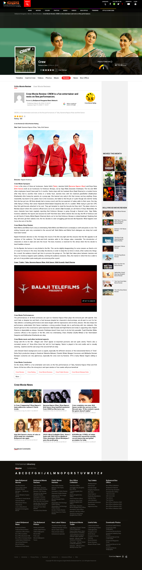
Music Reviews (92, 542)
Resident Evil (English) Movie (22, 509)
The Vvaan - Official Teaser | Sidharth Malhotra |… (77, 542)
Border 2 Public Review (58, 510)
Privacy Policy (35, 557)
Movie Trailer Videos (58, 530)
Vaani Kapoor (92, 494)
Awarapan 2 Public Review (59, 491)
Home (16, 557)
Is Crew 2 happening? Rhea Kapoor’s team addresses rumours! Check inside (27, 407)
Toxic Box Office (74, 485)
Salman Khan (92, 498)
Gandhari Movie (20, 485)
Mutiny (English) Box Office (76, 495)
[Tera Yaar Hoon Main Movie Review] (108, 284)
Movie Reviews (37, 14)
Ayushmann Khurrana (94, 502)
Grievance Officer (67, 557)
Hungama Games (93, 536)
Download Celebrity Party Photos (113, 534)
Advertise (24, 557)
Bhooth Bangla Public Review (58, 499)
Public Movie (56, 481)
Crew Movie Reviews (45, 372)
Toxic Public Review (57, 485)
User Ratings (62, 70)
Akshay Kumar (92, 483)
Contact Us (54, 557)
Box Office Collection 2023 (114, 502)
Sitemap (90, 538)
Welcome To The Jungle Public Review (59, 496)
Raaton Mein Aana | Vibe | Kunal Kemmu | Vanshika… (77, 532)
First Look (36, 536)
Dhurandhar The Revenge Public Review (59, 503)
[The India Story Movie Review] (108, 292)
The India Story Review (40, 510)
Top (92, 480)
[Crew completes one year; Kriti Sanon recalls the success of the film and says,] (85, 397)
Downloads (113, 522)
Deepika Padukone (93, 490)
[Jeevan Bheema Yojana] (120, 164)
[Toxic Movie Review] (108, 214)
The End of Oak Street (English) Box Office (76, 514)
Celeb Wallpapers (38, 531)
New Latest (59, 522)
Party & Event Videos (58, 532)
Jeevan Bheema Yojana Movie (22, 495)
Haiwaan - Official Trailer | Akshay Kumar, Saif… (77, 546)
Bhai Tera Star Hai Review (40, 501)
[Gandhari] (109, 164)
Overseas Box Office (112, 492)
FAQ (76, 557)
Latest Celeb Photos (39, 529)
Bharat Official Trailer (94, 544)
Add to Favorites (33, 49)
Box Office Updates (21, 534)
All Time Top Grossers (112, 489)
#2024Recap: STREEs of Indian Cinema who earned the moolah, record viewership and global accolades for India (84, 437)
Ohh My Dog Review (39, 499)
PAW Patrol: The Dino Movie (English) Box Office (78, 506)
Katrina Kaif (91, 485)
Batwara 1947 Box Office (77, 511)
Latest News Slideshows (22, 540)
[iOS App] (126, 556)
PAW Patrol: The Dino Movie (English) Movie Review (120, 221)
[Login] (135, 4)
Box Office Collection (112, 485)
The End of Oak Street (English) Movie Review (118, 239)
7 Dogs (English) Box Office (76, 492)
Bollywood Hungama (20, 14)
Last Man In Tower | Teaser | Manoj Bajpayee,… (77, 528)
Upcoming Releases (21, 542)
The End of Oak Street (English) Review (39, 494)
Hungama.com (92, 532)
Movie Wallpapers (38, 538)
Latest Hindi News (93, 525)
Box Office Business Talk (22, 536)
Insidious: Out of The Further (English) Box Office (76, 502)
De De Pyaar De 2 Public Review (59, 512)
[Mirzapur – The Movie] (120, 178)
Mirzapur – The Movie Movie (21, 492)
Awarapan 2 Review (39, 497)
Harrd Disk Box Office (76, 498)
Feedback (45, 557)
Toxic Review (37, 485)
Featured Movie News (21, 529)
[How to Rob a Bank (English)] (109, 178)
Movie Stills (36, 534)
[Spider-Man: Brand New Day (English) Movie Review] (108, 275)
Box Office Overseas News (23, 538)
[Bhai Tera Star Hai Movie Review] (108, 266)
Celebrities (31, 468)
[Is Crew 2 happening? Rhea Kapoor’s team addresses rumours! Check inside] (27, 397)
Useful (92, 522)
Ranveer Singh (92, 488)
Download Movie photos (113, 531)
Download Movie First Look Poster (112, 537)
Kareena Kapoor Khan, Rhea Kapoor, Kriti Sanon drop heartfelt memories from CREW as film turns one (56, 407)
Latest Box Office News (22, 531)
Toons (35, 540)
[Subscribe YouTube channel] (122, 4)
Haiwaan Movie (20, 500)
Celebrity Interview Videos (59, 527)
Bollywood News (20, 527)
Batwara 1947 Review (39, 491)
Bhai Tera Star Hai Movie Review (119, 264)
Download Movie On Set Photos (113, 545)
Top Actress (109, 500)
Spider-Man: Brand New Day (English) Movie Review (119, 274)
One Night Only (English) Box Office (77, 488)
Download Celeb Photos (113, 525)
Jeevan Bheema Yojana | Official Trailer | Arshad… (77, 535)
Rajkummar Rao (92, 506)
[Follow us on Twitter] (118, 4)
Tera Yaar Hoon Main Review (39, 507)
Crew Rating (32, 372)
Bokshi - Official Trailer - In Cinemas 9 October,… (77, 539)
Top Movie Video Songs (59, 525)
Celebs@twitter (92, 530)
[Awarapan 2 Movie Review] (108, 249)
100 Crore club (110, 494)
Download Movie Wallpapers (111, 548)
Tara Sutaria (91, 504)
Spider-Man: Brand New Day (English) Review (40, 504)
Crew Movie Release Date (80, 372)
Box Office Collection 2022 (114, 504)
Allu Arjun (91, 492)
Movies (30, 14)
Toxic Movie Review (120, 211)
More (17, 376)
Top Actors (109, 498)
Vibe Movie (18, 505)
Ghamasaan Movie (21, 502)
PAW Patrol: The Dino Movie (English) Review (40, 488)
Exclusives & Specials (58, 534)
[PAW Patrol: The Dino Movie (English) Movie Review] (108, 222)
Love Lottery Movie (21, 507)
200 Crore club (110, 496)
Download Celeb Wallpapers (111, 528)
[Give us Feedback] (128, 4)
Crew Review (20, 372)
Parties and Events (38, 527)
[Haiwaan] (109, 193)
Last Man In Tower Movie (22, 498)
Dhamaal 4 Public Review (59, 493)
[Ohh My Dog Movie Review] (108, 257)
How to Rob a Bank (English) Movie (21, 488)
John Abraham (92, 500)
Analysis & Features (112, 487)
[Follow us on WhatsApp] (114, 4)
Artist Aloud (91, 534)
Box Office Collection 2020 (114, 508)
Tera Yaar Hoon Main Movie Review (120, 282)
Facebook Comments (22, 449)
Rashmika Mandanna (94, 496)
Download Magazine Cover (112, 541)
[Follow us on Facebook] (110, 4)
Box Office (74, 481)
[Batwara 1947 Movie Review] (108, 231)
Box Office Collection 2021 (114, 506)
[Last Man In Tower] (120, 193)
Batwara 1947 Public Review (58, 488)
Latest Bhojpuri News (94, 527)
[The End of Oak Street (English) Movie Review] (108, 240)
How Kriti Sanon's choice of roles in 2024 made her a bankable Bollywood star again (27, 436)
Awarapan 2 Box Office (76, 509)
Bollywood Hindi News (22, 546)
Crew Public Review (62, 372)
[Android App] (123, 556)
